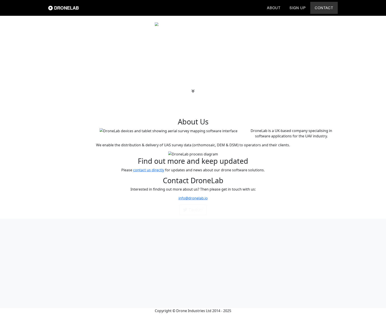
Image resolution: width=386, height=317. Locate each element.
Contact (324, 7)
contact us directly (148, 170)
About (274, 7)
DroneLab (66, 7)
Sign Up (298, 7)
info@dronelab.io (193, 198)
